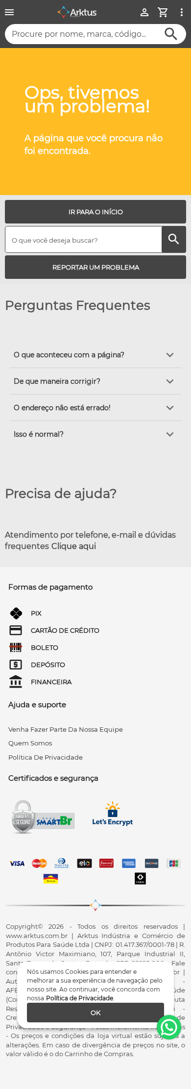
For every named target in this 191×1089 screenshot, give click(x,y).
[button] (95, 355)
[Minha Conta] (144, 12)
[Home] (76, 12)
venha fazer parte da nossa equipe (65, 729)
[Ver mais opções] (181, 12)
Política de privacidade (45, 757)
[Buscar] (171, 34)
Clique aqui (73, 546)
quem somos (30, 743)
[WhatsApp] (169, 1027)
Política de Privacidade (79, 998)
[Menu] (9, 12)
